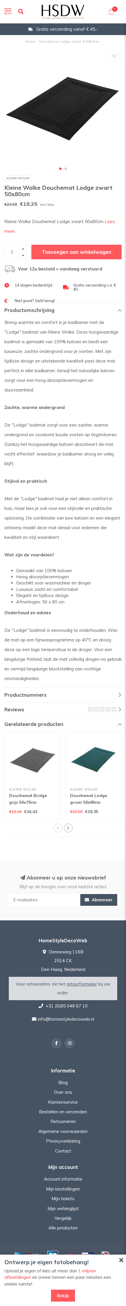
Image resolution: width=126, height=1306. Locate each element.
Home (30, 41)
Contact (63, 1151)
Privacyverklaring (63, 1141)
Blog (63, 1082)
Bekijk (63, 1295)
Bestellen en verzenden (63, 1112)
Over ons (63, 1092)
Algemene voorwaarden (63, 1131)
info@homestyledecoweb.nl (66, 1019)
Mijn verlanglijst (63, 1208)
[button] (60, 169)
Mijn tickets (63, 1198)
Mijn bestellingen (63, 1189)
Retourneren (63, 1121)
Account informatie (63, 1179)
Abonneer (102, 900)
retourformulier (82, 984)
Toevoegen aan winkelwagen (76, 252)
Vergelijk (63, 1218)
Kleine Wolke (17, 178)
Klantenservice (63, 1102)
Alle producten (63, 1228)
